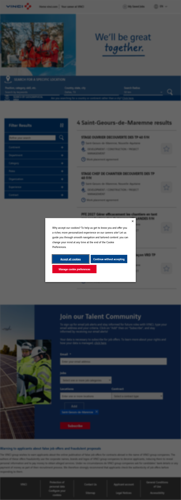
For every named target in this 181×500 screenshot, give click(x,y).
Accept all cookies (70, 259)
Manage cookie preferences (74, 269)
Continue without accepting (109, 259)
